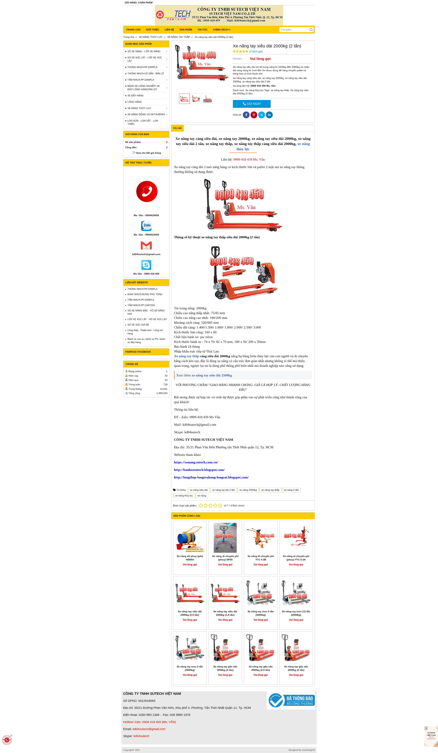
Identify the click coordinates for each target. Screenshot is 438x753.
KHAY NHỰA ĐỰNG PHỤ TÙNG (144, 294)
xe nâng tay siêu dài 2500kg (212, 375)
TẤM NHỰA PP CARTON (141, 305)
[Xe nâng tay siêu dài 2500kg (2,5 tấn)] (190, 593)
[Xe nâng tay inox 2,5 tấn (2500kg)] (296, 593)
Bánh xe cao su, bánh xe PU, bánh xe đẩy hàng (146, 341)
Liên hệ (169, 29)
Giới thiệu (152, 29)
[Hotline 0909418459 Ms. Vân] (7, 740)
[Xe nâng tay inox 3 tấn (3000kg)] (261, 593)
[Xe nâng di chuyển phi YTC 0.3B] (261, 538)
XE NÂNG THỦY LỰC (139, 108)
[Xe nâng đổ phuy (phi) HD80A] (190, 538)
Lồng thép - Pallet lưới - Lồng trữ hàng (145, 332)
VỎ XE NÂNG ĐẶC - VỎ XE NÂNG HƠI (146, 312)
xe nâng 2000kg (248, 490)
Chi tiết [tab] (177, 128)
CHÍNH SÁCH (220, 29)
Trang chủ (133, 29)
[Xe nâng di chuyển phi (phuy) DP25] (225, 538)
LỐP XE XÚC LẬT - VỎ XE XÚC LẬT (147, 319)
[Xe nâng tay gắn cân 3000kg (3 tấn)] (225, 648)
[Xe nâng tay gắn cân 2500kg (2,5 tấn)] (261, 648)
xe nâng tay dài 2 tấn (223, 490)
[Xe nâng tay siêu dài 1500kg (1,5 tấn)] (225, 593)
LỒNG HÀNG (134, 101)
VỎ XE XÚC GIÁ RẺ (138, 324)
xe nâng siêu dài (199, 490)
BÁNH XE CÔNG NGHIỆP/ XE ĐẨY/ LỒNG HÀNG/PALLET (143, 88)
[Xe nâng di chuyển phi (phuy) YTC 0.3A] (296, 538)
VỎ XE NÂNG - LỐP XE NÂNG (143, 51)
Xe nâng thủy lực (254, 90)
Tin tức (203, 29)
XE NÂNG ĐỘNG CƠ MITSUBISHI (146, 114)
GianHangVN (308, 750)
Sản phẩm (185, 29)
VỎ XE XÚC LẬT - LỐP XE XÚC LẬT (144, 59)
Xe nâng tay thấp (186, 356)
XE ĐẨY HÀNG (135, 95)
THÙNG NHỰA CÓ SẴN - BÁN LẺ (145, 73)
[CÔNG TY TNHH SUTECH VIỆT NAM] (431, 736)
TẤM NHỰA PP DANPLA (140, 79)
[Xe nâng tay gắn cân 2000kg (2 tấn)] (296, 648)
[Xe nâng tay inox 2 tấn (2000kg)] (190, 648)
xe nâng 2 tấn (291, 490)
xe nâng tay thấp (280, 90)
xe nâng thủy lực (184, 495)
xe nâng (201, 495)
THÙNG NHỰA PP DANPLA (142, 67)
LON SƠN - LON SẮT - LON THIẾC (142, 122)
